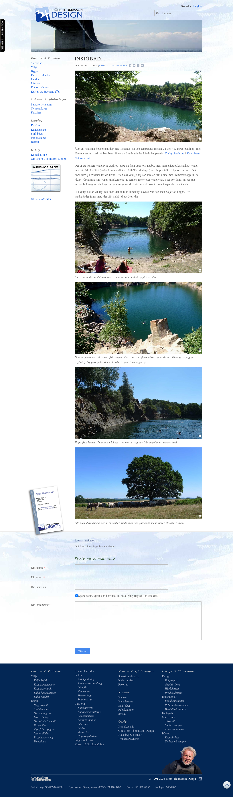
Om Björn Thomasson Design (48, 158)
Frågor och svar (40, 87)
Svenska (186, 6)
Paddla (35, 79)
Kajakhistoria (85, 707)
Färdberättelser (86, 720)
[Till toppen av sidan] (227, 785)
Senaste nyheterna (41, 104)
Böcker (166, 733)
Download (40, 741)
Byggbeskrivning (43, 737)
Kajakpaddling (86, 679)
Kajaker (35, 125)
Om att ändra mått (45, 721)
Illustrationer (169, 696)
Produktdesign (173, 692)
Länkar (82, 728)
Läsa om (36, 83)
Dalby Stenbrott (174, 153)
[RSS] (200, 779)
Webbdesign (172, 688)
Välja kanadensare (45, 692)
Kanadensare (38, 129)
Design (166, 676)
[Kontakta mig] (46, 511)
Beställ (35, 142)
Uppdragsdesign (87, 736)
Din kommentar (40, 605)
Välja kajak (40, 680)
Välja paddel (41, 696)
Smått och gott (173, 725)
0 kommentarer (117, 66)
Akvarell (170, 721)
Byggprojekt (41, 705)
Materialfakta (41, 733)
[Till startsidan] (58, 15)
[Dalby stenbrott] (138, 141)
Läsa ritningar (42, 717)
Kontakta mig (39, 154)
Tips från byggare (44, 729)
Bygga (34, 71)
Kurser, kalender (40, 75)
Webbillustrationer (175, 709)
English (197, 6)
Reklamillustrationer (176, 705)
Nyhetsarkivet (39, 108)
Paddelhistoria (86, 716)
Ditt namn (37, 567)
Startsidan (36, 63)
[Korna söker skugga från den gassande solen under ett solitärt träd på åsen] (138, 518)
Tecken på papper (175, 741)
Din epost (36, 577)
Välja (34, 67)
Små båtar (37, 133)
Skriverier (83, 732)
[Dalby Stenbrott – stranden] (138, 272)
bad (101, 66)
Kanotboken (172, 737)
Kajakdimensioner (44, 684)
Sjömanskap (85, 699)
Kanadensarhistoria (89, 712)
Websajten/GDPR (41, 199)
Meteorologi (85, 695)
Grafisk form (172, 684)
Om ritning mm (43, 713)
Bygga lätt (40, 725)
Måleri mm (168, 717)
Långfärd (83, 687)
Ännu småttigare (174, 729)
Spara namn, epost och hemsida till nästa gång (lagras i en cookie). (118, 595)
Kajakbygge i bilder (46, 179)
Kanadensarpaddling (90, 683)
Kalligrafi (167, 713)
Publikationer (38, 138)
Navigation (84, 691)
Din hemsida (38, 587)
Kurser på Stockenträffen (45, 91)
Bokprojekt (171, 680)
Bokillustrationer (174, 700)
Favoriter (36, 112)
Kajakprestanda (43, 688)
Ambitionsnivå (42, 709)
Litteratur (83, 724)
